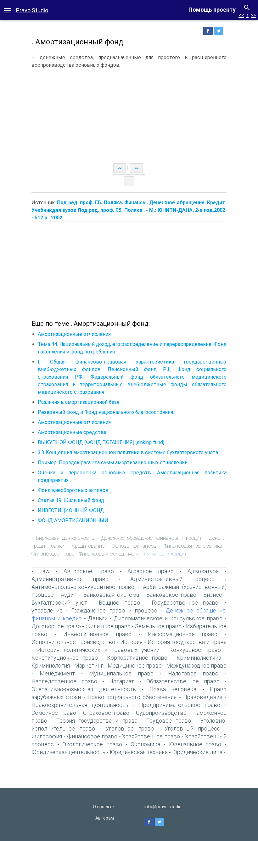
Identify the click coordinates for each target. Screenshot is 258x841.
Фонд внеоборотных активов (73, 490)
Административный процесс (172, 579)
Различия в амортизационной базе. (79, 402)
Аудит (68, 594)
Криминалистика (199, 657)
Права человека (173, 689)
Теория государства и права (96, 720)
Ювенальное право (195, 744)
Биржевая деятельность (65, 538)
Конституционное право (64, 657)
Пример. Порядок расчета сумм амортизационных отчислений (113, 463)
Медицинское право (135, 665)
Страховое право (106, 712)
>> (253, 15)
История (131, 642)
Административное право (70, 579)
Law (44, 571)
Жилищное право (108, 626)
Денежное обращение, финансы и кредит (151, 538)
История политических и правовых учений (98, 649)
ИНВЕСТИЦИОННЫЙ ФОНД (74, 510)
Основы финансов (133, 546)
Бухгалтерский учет (59, 602)
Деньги (98, 618)
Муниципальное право (121, 673)
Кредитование (88, 546)
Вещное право (119, 602)
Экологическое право (92, 744)
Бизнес (212, 594)
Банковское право (171, 594)
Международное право (196, 665)
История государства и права (187, 642)
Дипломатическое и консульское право (168, 618)
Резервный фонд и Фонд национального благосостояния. (106, 412)
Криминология (50, 665)
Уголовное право (130, 728)
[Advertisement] (129, 116)
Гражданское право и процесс (114, 610)
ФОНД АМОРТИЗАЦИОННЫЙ (76, 520)
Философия (46, 736)
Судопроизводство (161, 712)
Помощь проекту (212, 9)
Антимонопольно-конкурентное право (82, 587)
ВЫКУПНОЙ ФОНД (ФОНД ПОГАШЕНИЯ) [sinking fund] (101, 442)
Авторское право (89, 571)
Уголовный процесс (192, 728)
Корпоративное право (137, 657)
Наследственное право (64, 681)
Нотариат (121, 681)
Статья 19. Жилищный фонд (71, 500)
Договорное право (56, 626)
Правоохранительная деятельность (79, 705)
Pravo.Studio (32, 10)
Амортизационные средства (72, 432)
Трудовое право (168, 720)
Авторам (104, 818)
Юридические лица (197, 752)
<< (241, 15)
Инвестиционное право (97, 634)
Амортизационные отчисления (74, 334)
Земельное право (158, 626)
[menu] (7, 10)
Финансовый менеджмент (109, 553)
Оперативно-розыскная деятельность (83, 689)
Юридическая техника (139, 752)
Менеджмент (57, 673)
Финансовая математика (193, 546)
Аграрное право (150, 571)
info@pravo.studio (163, 806)
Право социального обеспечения (132, 697)
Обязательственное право (183, 681)
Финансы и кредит (165, 553)
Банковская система (111, 594)
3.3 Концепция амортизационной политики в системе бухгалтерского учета (128, 452)
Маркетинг (88, 665)
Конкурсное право (195, 649)
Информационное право (183, 634)
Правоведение (202, 697)
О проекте (103, 806)
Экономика (145, 744)
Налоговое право (193, 673)
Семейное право (53, 712)
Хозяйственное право (151, 736)
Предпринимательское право (179, 705)
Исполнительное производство (73, 642)
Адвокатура (203, 571)
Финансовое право (52, 553)
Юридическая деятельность (68, 752)
